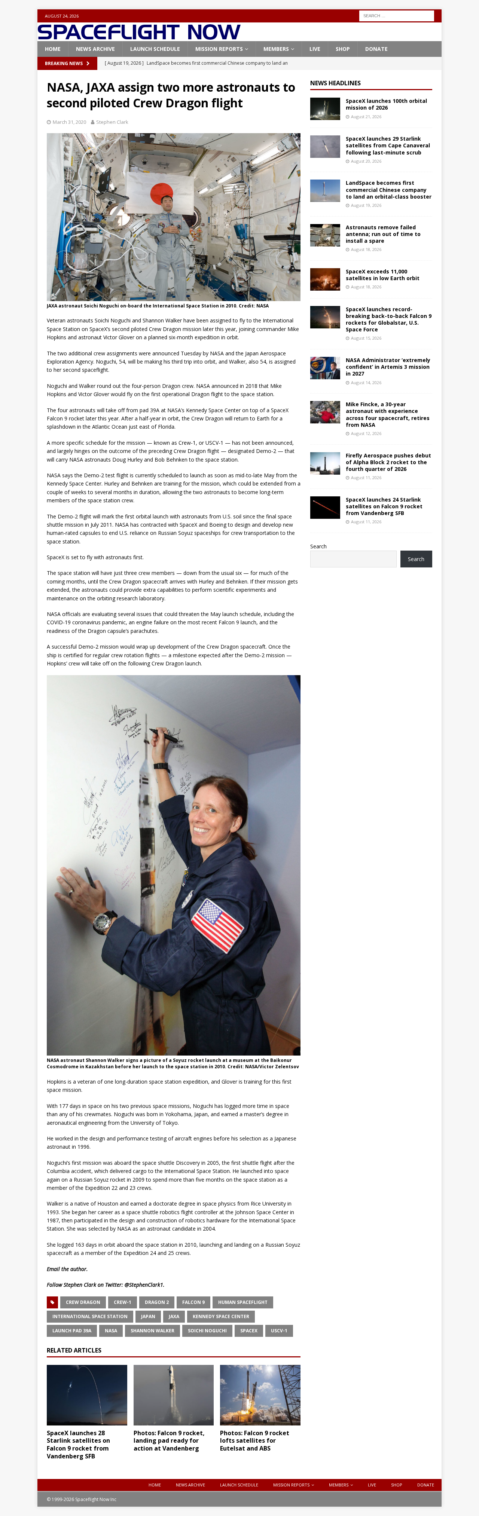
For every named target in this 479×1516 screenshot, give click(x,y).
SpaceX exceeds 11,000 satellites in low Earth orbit (382, 275)
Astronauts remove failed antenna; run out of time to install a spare (383, 234)
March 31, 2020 (69, 122)
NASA (111, 1330)
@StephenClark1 (144, 1284)
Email (53, 1268)
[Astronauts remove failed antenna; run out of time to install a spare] (325, 235)
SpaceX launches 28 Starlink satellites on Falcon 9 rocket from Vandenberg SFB (78, 1444)
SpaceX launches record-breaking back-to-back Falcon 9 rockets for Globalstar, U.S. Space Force (388, 319)
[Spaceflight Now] (139, 36)
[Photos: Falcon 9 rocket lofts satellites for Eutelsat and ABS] (260, 1395)
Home (53, 48)
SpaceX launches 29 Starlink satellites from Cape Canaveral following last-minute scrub (388, 145)
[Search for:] (396, 15)
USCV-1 (279, 1330)
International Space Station (90, 1316)
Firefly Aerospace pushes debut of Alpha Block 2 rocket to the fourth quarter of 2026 (388, 462)
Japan (148, 1316)
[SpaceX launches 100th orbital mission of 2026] (325, 109)
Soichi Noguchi (207, 1330)
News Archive (95, 48)
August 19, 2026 (366, 205)
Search (318, 546)
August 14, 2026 (366, 382)
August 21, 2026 (366, 116)
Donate (376, 48)
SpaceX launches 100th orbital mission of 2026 (386, 104)
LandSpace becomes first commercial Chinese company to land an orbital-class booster (388, 189)
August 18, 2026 (366, 249)
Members (276, 48)
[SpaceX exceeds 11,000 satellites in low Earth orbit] (325, 279)
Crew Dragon (83, 1302)
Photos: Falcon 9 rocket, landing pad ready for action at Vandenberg (169, 1441)
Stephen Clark (112, 122)
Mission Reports (219, 48)
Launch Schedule (155, 48)
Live (314, 48)
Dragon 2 (157, 1302)
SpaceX (248, 1330)
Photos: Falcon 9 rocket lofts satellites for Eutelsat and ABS (254, 1441)
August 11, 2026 (366, 477)
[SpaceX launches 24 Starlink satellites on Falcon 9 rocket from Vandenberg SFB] (325, 507)
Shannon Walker (152, 1330)
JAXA (174, 1316)
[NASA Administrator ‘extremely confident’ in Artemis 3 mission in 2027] (325, 368)
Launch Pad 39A (71, 1330)
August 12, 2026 (366, 433)
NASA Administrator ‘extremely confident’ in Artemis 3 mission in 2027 (388, 366)
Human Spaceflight (243, 1302)
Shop (343, 48)
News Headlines (335, 83)
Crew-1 (122, 1302)
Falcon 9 (193, 1302)
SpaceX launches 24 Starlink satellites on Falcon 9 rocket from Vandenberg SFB (384, 506)
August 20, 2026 (366, 161)
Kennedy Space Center (221, 1316)
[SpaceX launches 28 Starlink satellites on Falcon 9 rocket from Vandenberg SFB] (87, 1395)
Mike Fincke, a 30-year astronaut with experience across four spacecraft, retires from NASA (388, 414)
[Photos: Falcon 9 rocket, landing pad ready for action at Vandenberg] (174, 1395)
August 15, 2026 (366, 338)
